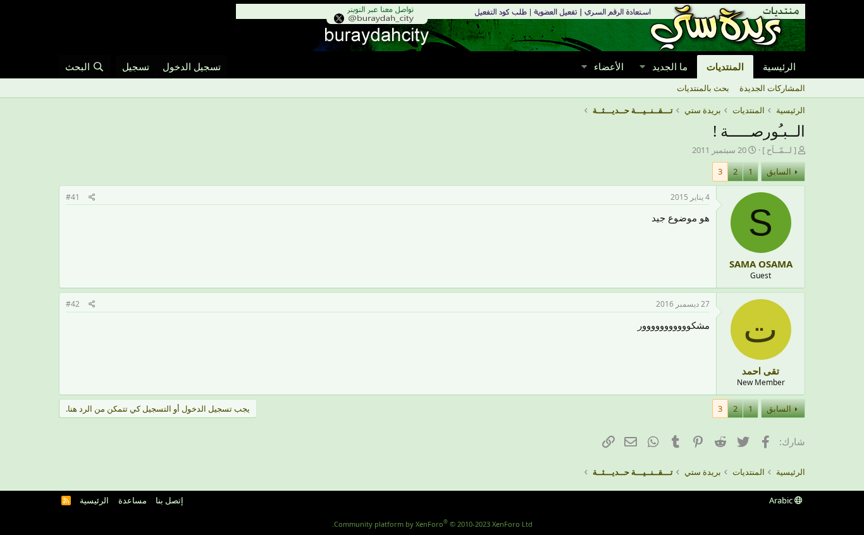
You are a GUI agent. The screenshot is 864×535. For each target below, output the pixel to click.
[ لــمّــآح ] (779, 150)
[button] (642, 66)
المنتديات (725, 66)
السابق (779, 171)
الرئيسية (779, 66)
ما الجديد (670, 66)
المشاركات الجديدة (772, 88)
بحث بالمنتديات (703, 88)
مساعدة (132, 500)
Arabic (781, 500)
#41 (73, 197)
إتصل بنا (169, 500)
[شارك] (92, 197)
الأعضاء (609, 66)
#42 (73, 303)
